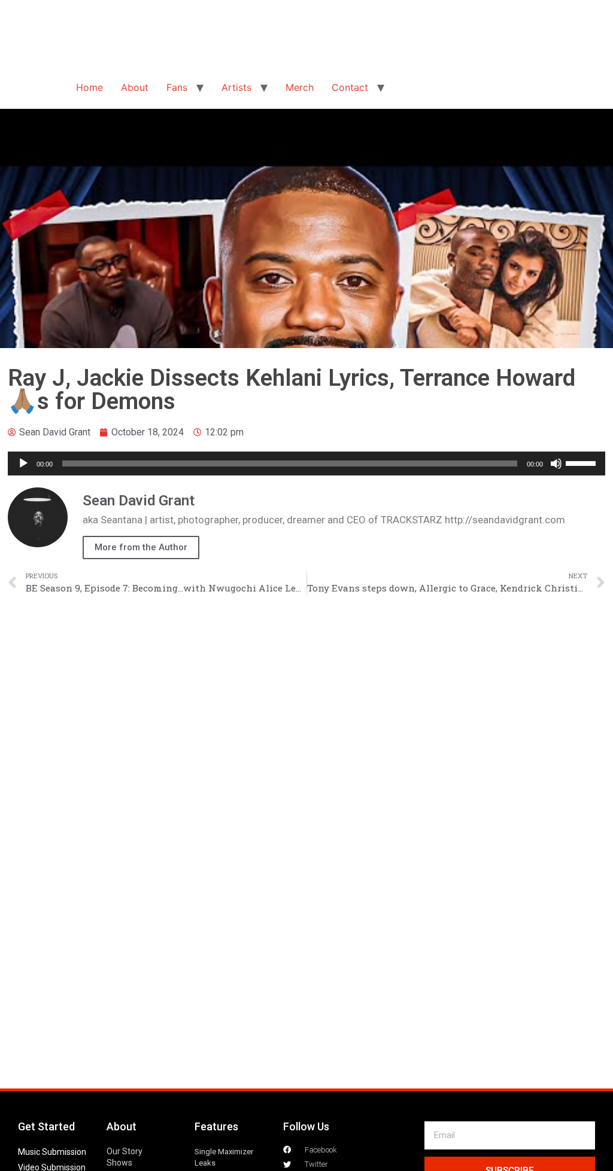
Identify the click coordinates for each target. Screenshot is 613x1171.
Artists (236, 87)
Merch (300, 87)
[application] (306, 463)
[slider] (582, 462)
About (134, 87)
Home (89, 87)
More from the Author (141, 547)
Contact (350, 87)
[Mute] (556, 463)
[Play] (23, 463)
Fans (176, 87)
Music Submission (52, 1152)
